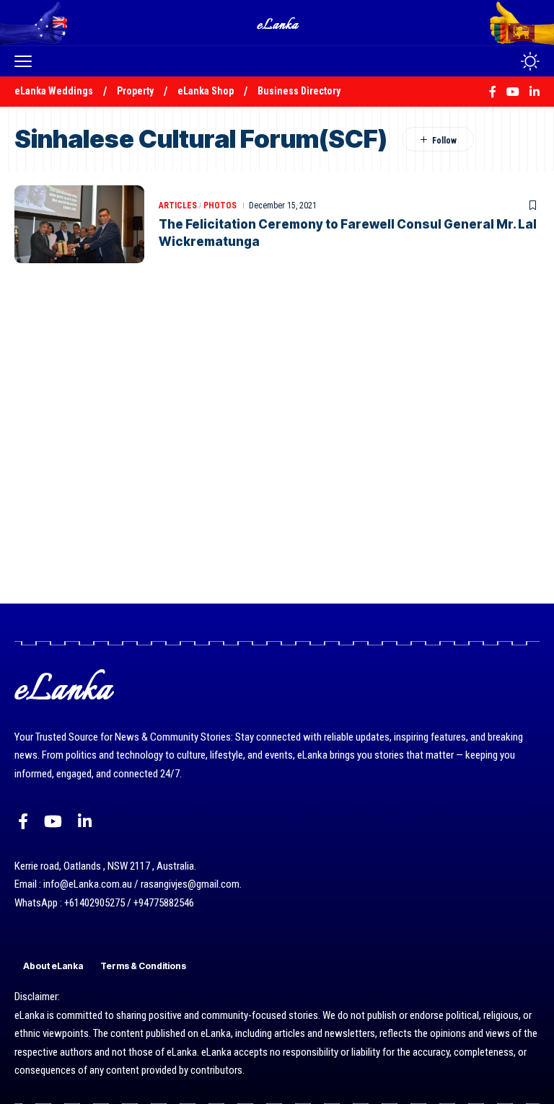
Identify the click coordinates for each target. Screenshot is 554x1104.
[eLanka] (278, 22)
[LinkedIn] (84, 821)
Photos (220, 205)
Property (135, 91)
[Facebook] (23, 821)
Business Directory (299, 91)
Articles (178, 205)
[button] (26, 61)
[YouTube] (53, 821)
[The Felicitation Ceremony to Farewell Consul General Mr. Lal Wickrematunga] (79, 224)
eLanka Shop (205, 91)
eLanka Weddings (53, 91)
